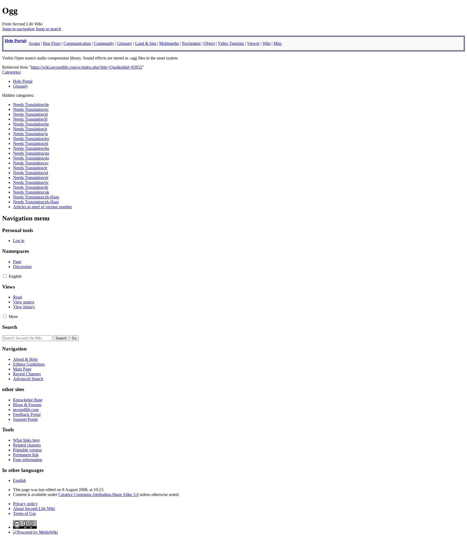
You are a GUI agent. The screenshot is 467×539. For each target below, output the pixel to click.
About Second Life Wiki (34, 508)
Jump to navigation (18, 29)
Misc (277, 43)
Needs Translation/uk (31, 192)
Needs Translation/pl (30, 172)
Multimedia (169, 43)
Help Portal (15, 40)
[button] (5, 276)
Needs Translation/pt (30, 177)
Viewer (253, 43)
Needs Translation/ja (30, 133)
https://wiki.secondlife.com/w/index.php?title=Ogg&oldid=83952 (86, 67)
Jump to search (48, 29)
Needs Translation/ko (31, 138)
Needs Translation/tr (30, 168)
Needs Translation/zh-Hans (36, 197)
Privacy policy (25, 503)
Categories (11, 72)
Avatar (34, 43)
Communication (77, 43)
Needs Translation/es (30, 109)
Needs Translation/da (31, 158)
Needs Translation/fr (30, 119)
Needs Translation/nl (30, 143)
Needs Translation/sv (31, 163)
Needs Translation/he (31, 124)
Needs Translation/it (30, 129)
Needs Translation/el (30, 114)
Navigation (191, 43)
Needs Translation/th (30, 187)
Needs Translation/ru (30, 182)
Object (209, 43)
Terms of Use (24, 513)
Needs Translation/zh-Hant (36, 202)
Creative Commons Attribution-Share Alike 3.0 (98, 494)
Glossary (124, 43)
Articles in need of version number (42, 206)
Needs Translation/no (31, 153)
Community (104, 43)
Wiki (266, 43)
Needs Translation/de (31, 104)
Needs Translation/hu (31, 148)
